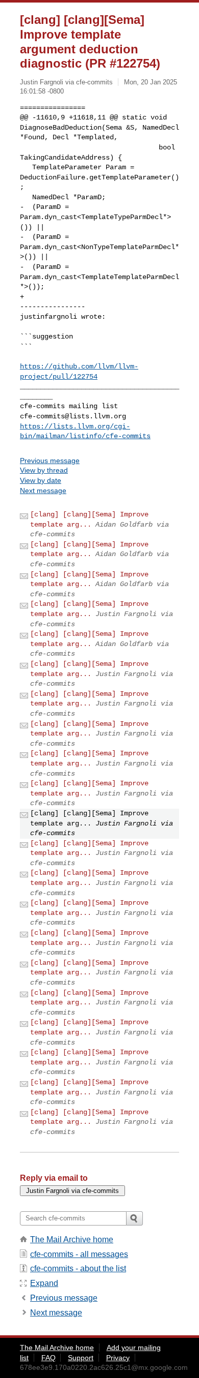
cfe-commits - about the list (78, 1268)
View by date (40, 480)
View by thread (44, 470)
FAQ (48, 1358)
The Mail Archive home (71, 1239)
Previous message (50, 460)
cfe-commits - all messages (79, 1254)
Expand (44, 1283)
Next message (43, 490)
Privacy (118, 1358)
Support (80, 1358)
